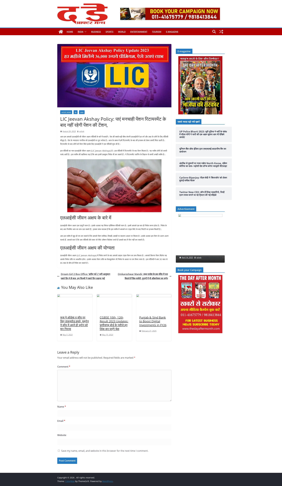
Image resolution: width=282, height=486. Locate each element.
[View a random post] (221, 31)
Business (96, 31)
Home (70, 31)
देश (75, 112)
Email (61, 421)
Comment (63, 366)
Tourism (156, 31)
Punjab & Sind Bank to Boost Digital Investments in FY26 (152, 321)
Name (61, 406)
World (122, 31)
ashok (81, 131)
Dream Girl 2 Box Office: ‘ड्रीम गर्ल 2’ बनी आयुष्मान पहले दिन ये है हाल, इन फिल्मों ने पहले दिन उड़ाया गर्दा (85, 276)
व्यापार (81, 112)
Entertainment (138, 31)
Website (61, 435)
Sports (109, 31)
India (80, 31)
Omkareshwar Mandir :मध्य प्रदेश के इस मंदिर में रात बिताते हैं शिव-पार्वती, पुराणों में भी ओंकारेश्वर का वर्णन (143, 276)
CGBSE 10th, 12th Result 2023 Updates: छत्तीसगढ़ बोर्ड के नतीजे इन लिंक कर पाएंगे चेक (114, 323)
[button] (85, 32)
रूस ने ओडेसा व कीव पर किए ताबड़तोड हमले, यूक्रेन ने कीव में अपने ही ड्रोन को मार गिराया (74, 323)
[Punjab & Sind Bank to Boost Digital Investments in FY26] (153, 296)
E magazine (172, 31)
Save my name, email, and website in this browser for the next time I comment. (104, 450)
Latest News (66, 112)
